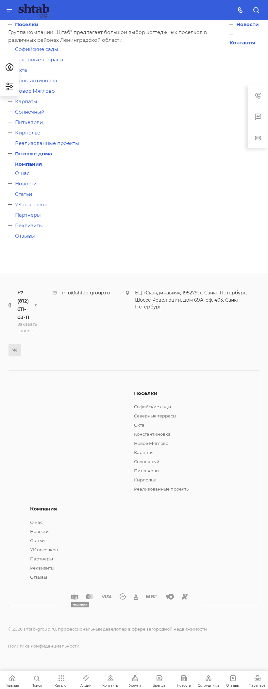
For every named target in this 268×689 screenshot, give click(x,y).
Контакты (242, 42)
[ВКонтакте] (14, 350)
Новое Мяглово (35, 91)
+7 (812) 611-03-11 (23, 305)
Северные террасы (39, 59)
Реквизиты (29, 225)
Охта (21, 70)
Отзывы (25, 236)
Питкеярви (29, 122)
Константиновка (36, 80)
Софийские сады (36, 49)
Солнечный (29, 112)
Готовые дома (33, 153)
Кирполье (27, 133)
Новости (26, 183)
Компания (28, 164)
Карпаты (26, 101)
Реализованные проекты (47, 143)
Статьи (23, 194)
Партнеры (28, 215)
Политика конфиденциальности (43, 646)
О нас (22, 173)
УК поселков (31, 204)
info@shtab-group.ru (86, 293)
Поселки (27, 24)
